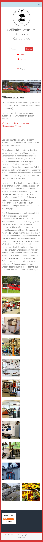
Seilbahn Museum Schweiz (21, 32)
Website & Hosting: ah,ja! (19, 535)
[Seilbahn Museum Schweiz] (21, 10)
